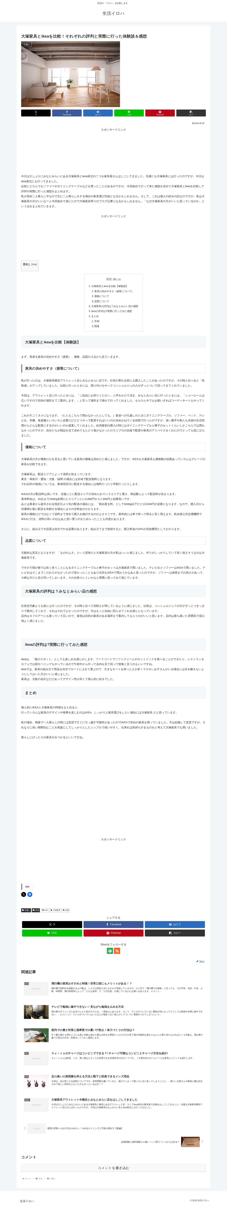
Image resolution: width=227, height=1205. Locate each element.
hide (34, 264)
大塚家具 (56, 910)
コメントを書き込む (113, 1168)
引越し (27, 910)
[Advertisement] (113, 151)
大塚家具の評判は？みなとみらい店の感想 (114, 306)
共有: (97, 321)
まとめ (95, 316)
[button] (191, 113)
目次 (109, 279)
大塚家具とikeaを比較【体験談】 (109, 286)
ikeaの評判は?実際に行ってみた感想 (111, 311)
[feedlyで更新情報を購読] (110, 951)
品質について (101, 301)
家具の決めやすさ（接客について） (114, 291)
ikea (46, 910)
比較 (67, 910)
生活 (37, 910)
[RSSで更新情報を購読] (117, 951)
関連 (96, 326)
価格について (101, 296)
